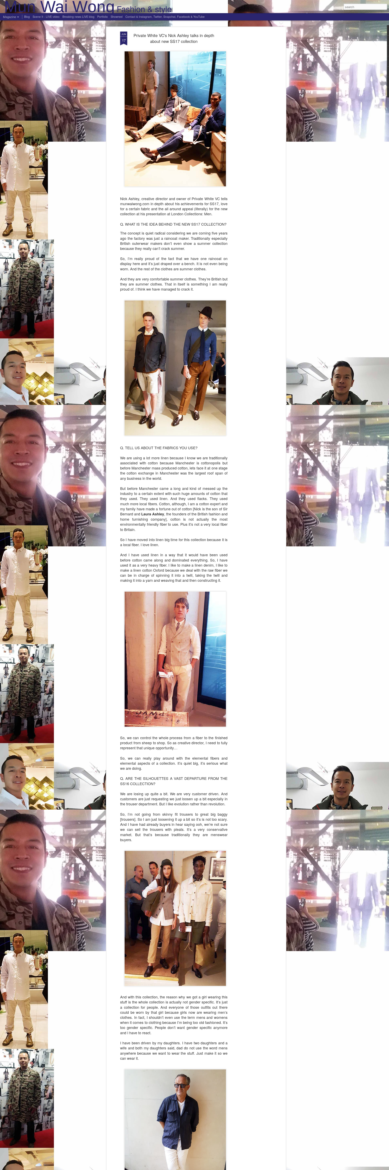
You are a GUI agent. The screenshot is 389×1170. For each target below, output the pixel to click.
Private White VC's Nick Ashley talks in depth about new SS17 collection (174, 38)
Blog (27, 17)
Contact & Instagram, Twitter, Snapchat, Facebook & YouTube (165, 17)
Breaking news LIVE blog (78, 17)
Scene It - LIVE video (46, 17)
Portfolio (102, 17)
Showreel (117, 17)
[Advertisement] (250, 95)
